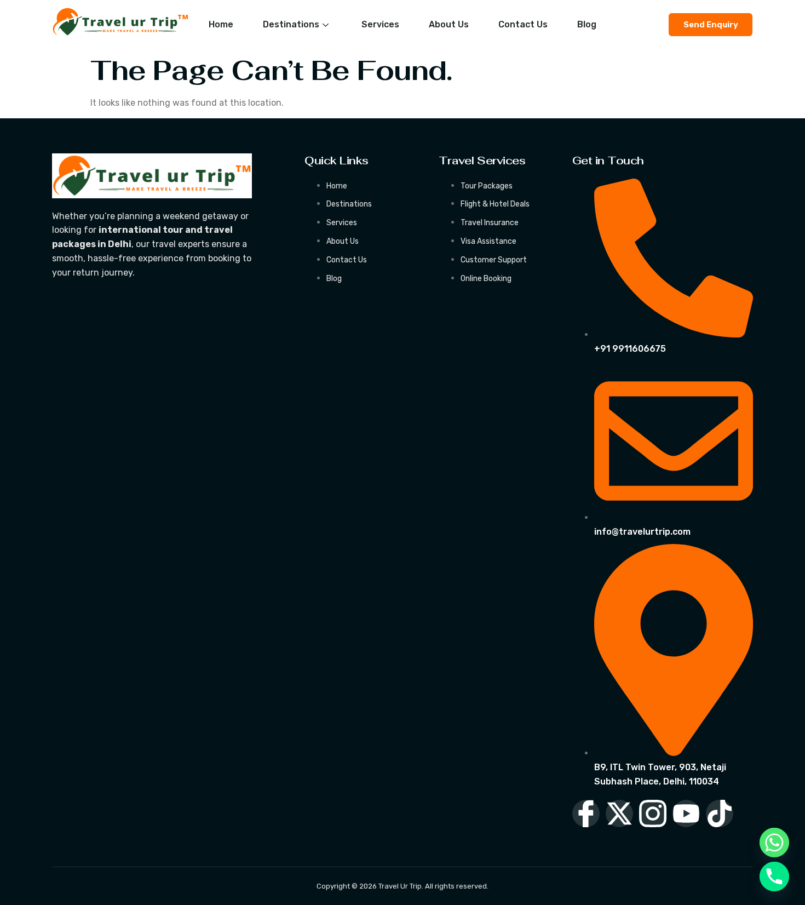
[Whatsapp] (774, 842)
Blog (586, 24)
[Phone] (774, 876)
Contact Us (523, 24)
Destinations (291, 24)
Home (221, 24)
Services (380, 24)
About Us (449, 24)
